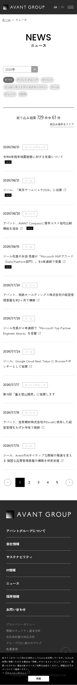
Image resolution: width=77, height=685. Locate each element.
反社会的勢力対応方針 (20, 637)
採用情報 (12, 596)
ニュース (12, 583)
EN (62, 7)
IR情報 (11, 569)
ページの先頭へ (65, 652)
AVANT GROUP (23, 7)
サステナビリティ (19, 556)
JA (55, 7)
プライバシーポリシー (16, 672)
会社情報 (12, 543)
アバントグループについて (26, 530)
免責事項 (12, 649)
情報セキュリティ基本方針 (23, 631)
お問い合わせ (16, 609)
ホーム (6, 20)
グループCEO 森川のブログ (24, 643)
